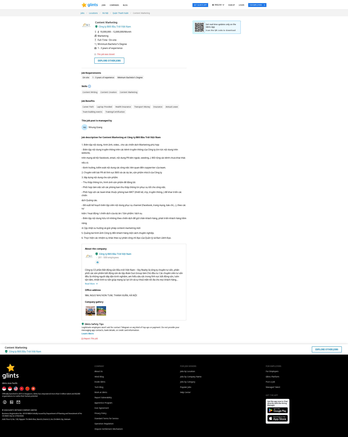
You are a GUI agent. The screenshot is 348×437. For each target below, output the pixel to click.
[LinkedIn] (11, 402)
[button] (96, 26)
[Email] (18, 402)
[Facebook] (4, 402)
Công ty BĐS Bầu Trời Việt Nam (115, 26)
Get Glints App (200, 5)
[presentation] (90, 5)
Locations (93, 13)
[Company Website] (97, 262)
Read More (90, 283)
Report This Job (91, 338)
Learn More (88, 333)
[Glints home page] (90, 5)
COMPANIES (114, 5)
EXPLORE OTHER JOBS (109, 60)
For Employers (256, 5)
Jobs (104, 5)
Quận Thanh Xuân (120, 13)
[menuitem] (218, 5)
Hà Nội (105, 13)
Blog (125, 5)
